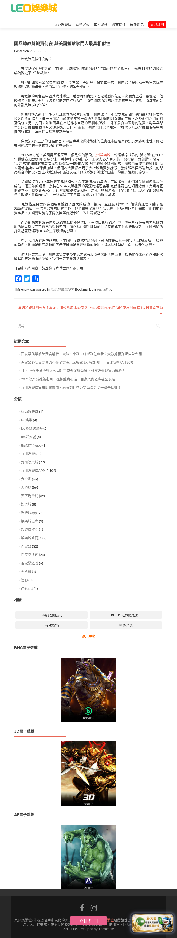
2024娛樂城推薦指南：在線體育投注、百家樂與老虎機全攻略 (68, 379)
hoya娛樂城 (29, 411)
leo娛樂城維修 (32, 428)
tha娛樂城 (28, 437)
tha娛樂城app (31, 445)
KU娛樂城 (126, 625)
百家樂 (26, 546)
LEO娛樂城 (62, 24)
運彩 (24, 580)
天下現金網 (29, 496)
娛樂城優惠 (29, 521)
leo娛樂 (26, 420)
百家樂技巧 (29, 555)
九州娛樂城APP (62, 289)
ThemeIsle (106, 929)
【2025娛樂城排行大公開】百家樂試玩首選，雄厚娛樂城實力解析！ (73, 371)
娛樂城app (29, 512)
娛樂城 (26, 504)
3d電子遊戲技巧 (51, 615)
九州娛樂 (28, 454)
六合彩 (26, 479)
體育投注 (119, 24)
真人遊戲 (100, 24)
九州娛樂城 (102, 155)
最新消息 (137, 24)
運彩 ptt (27, 588)
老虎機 (26, 571)
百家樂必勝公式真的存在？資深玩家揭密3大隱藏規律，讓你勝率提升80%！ (79, 362)
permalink (104, 289)
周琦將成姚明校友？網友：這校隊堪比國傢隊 (50, 307)
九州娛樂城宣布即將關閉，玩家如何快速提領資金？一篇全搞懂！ (71, 387)
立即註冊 (157, 24)
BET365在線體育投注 (125, 615)
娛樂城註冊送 (31, 538)
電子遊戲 (82, 24)
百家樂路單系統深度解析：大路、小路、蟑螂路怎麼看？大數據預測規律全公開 (81, 354)
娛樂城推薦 (29, 529)
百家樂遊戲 (29, 563)
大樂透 (26, 487)
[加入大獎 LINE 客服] (152, 923)
